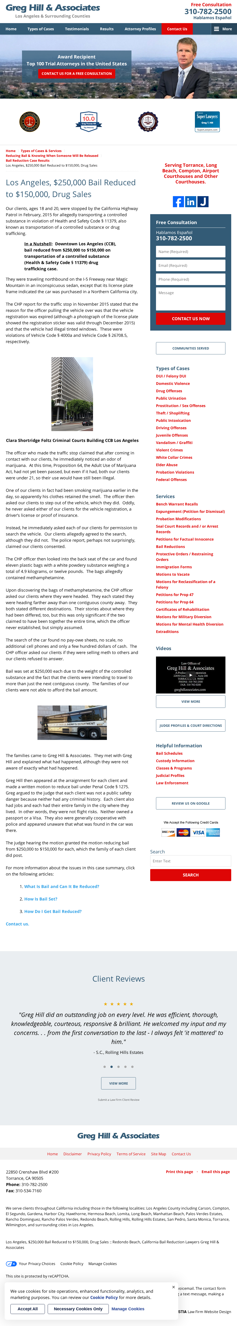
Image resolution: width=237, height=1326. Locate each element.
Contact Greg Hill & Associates (208, 11)
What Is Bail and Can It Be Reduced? (61, 886)
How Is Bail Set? (40, 899)
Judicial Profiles (170, 775)
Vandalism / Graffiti (174, 442)
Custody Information (175, 760)
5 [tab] (132, 1066)
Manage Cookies (102, 1263)
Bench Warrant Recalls (177, 504)
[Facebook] (178, 201)
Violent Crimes (169, 450)
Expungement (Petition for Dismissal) (190, 511)
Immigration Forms (174, 566)
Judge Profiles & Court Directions (191, 725)
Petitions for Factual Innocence (185, 539)
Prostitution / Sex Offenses (181, 405)
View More (118, 1083)
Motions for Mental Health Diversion (190, 624)
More (227, 28)
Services (165, 496)
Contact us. (17, 924)
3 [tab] (118, 1066)
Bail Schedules (169, 753)
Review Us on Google (191, 803)
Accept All (28, 1309)
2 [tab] (111, 1066)
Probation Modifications (178, 518)
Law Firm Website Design (202, 1311)
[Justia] (203, 201)
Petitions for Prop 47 (174, 594)
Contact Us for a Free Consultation (77, 73)
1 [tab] (104, 1066)
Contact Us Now (191, 318)
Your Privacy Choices (37, 1263)
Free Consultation (176, 222)
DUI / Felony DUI (171, 376)
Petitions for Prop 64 (174, 602)
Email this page (216, 1171)
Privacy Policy (99, 1153)
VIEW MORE (190, 701)
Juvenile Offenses (172, 435)
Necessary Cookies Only (78, 1309)
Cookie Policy (71, 1263)
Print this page (180, 1171)
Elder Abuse (167, 464)
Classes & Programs (174, 768)
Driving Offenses (171, 427)
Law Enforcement (172, 782)
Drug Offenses (169, 390)
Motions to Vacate (173, 574)
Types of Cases (41, 28)
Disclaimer (72, 1153)
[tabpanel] (118, 1028)
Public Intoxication (173, 420)
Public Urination (171, 398)
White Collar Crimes (174, 457)
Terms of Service (131, 1153)
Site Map (158, 1153)
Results (107, 28)
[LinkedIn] (190, 201)
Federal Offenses (171, 479)
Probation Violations (175, 472)
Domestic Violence (173, 383)
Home (11, 28)
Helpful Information (179, 745)
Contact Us (177, 28)
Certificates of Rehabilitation (182, 609)
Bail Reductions (170, 546)
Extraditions (167, 631)
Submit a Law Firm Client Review (118, 1100)
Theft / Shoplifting (173, 413)
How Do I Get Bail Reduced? (53, 911)
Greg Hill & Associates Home (53, 11)
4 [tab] (125, 1066)
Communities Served (190, 348)
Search (191, 875)
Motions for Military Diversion (184, 616)
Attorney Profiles (140, 28)
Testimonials (77, 28)
